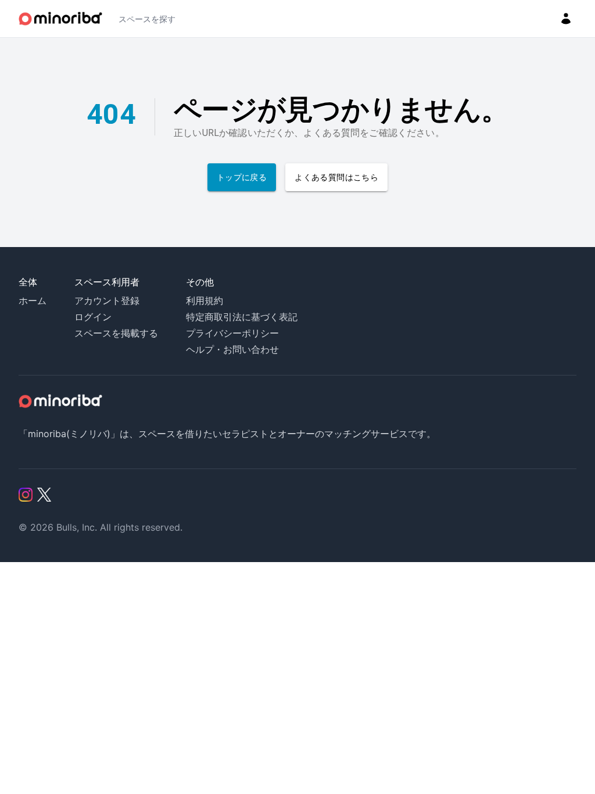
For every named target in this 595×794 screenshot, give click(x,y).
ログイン (93, 317)
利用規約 (204, 300)
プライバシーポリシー (232, 333)
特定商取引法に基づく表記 (242, 317)
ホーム (32, 300)
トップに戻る (242, 177)
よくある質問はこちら (336, 177)
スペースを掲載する (116, 333)
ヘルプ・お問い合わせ (232, 349)
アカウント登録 (106, 300)
